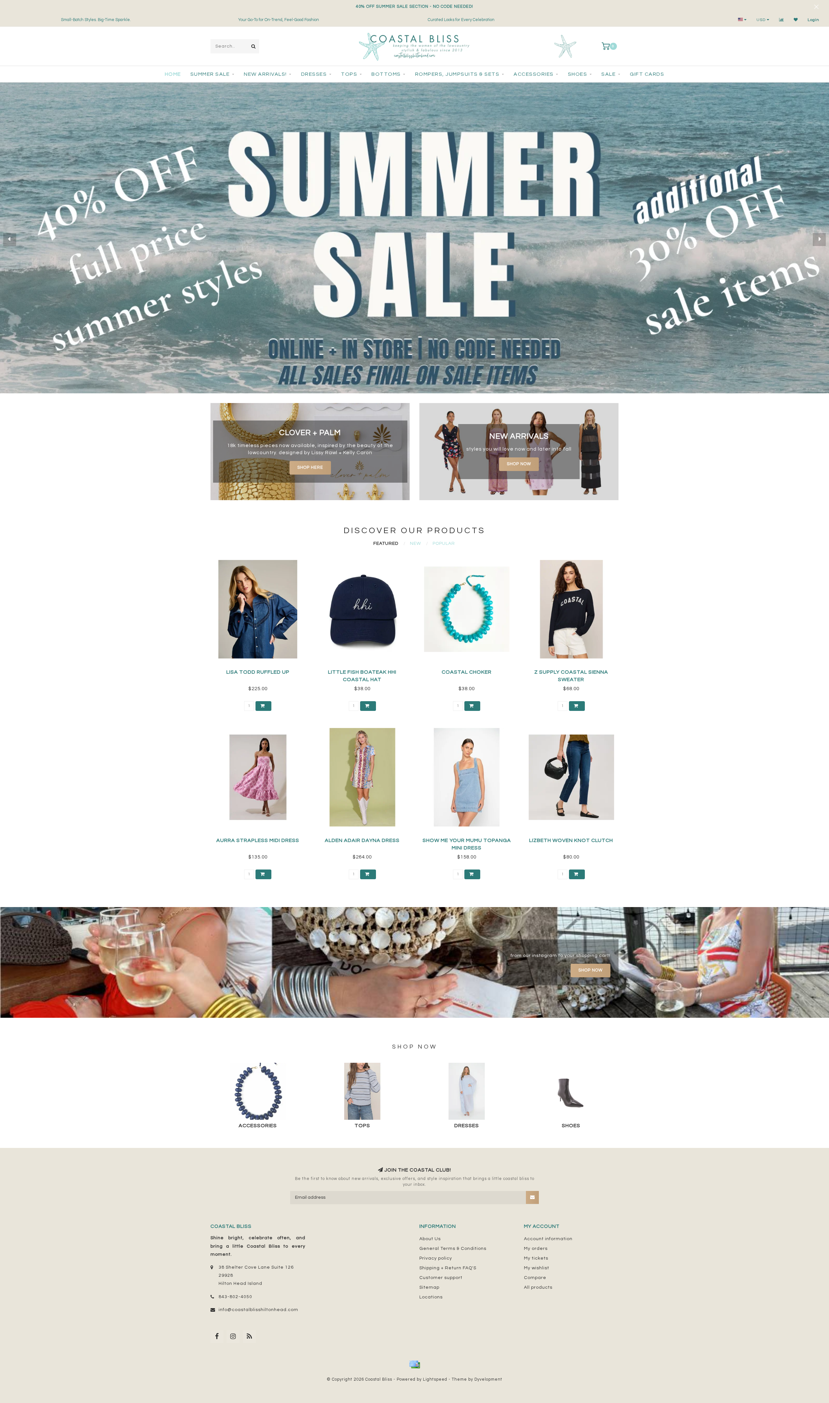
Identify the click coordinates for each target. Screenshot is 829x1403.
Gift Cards (647, 74)
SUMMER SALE (210, 74)
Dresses (314, 74)
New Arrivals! (265, 74)
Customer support (440, 1277)
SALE (608, 74)
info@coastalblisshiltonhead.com (258, 1310)
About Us (430, 1239)
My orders (536, 1248)
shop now (519, 464)
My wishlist (536, 1268)
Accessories (534, 74)
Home (173, 74)
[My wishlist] (796, 20)
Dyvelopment (488, 1379)
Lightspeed (435, 1379)
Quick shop (260, 670)
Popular (444, 543)
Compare (535, 1277)
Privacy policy (435, 1258)
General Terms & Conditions (452, 1248)
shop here (310, 468)
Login (813, 20)
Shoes (577, 74)
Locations (431, 1297)
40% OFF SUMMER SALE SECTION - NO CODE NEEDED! (414, 7)
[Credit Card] (414, 1364)
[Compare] (781, 20)
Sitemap (429, 1287)
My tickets (536, 1258)
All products (538, 1287)
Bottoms (386, 74)
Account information (548, 1239)
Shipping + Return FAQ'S (447, 1268)
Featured (385, 543)
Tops (349, 74)
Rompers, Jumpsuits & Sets (457, 74)
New (415, 543)
